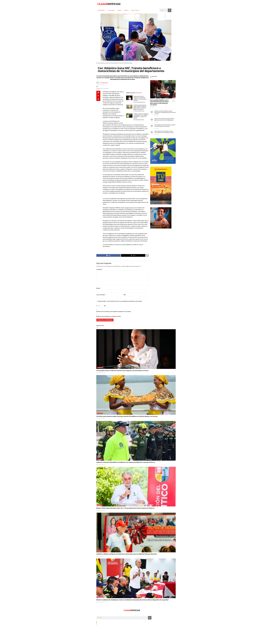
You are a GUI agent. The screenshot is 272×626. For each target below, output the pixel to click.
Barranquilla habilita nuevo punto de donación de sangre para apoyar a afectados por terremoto (159, 102)
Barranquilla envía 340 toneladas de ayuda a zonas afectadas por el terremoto (164, 125)
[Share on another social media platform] (98, 99)
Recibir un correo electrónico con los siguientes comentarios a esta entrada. (113, 311)
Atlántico (126, 10)
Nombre (98, 288)
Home (107, 622)
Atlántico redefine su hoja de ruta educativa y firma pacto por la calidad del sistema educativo (126, 554)
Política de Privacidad (114, 622)
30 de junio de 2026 (139, 110)
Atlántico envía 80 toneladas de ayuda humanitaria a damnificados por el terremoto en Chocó (165, 112)
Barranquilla (111, 10)
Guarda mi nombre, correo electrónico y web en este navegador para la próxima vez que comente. (120, 301)
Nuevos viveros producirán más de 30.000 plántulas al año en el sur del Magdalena (164, 119)
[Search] (169, 10)
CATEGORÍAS (101, 10)
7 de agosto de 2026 (140, 102)
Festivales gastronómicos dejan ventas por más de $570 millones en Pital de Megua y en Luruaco (140, 107)
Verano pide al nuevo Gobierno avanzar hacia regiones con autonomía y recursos (140, 98)
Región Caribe (135, 10)
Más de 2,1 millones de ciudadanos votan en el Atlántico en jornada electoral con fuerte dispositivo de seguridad (132, 600)
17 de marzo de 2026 (101, 510)
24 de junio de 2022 (100, 85)
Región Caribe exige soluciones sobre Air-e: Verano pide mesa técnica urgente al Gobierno (125, 508)
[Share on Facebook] (98, 92)
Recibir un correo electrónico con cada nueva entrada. (108, 316)
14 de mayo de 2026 (139, 119)
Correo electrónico (101, 294)
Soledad (119, 10)
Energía (103, 622)
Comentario (99, 269)
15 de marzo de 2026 (101, 556)
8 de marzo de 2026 (101, 602)
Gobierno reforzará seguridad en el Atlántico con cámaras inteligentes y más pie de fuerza (141, 116)
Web (125, 294)
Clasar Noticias (104, 82)
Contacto (99, 622)
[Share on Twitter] (98, 96)
